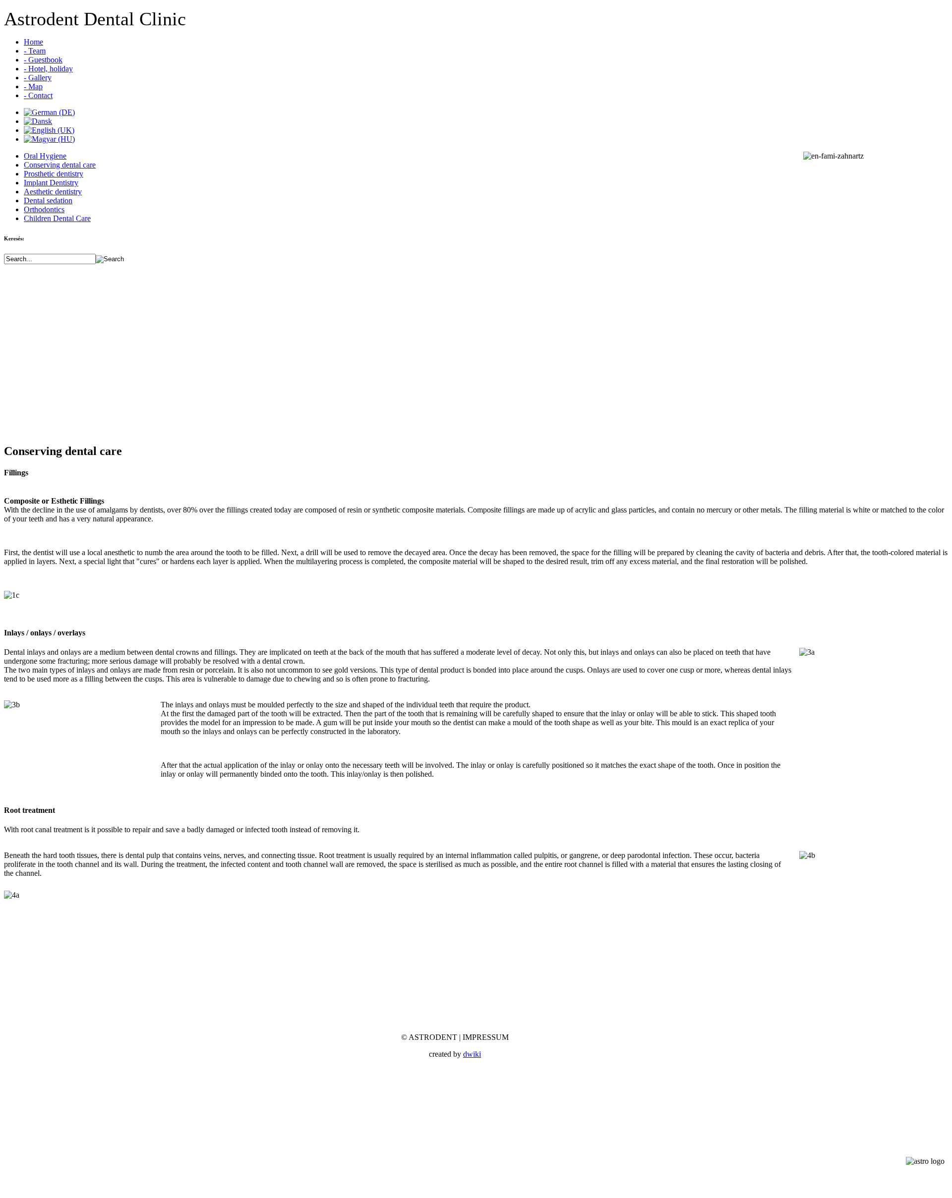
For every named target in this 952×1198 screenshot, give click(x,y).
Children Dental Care (57, 218)
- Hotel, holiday (48, 68)
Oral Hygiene (45, 156)
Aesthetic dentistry (53, 191)
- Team (35, 51)
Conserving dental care (60, 165)
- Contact (38, 95)
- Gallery (38, 77)
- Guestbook (43, 60)
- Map (33, 86)
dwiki (472, 1054)
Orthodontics (44, 209)
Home (33, 42)
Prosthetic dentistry (53, 174)
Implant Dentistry (51, 182)
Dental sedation (48, 200)
